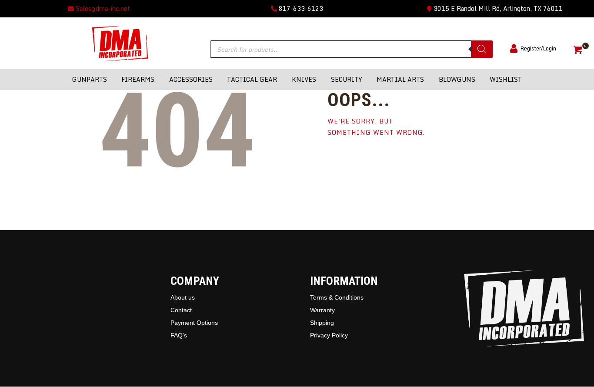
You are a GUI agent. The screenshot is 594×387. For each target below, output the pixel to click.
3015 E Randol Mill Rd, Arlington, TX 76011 (497, 8)
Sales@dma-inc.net (102, 8)
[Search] (482, 49)
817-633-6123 (300, 8)
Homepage (362, 158)
